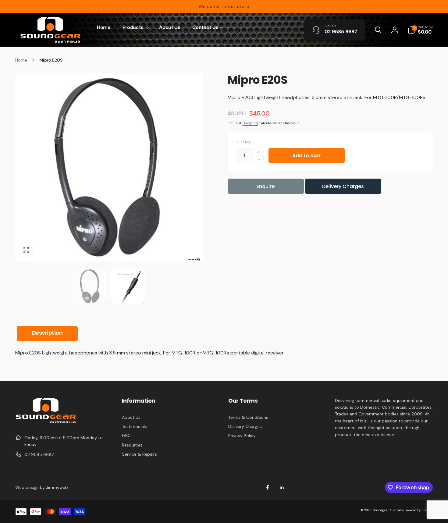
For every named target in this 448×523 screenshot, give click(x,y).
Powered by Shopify (418, 510)
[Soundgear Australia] (45, 422)
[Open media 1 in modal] (109, 167)
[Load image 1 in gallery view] (90, 286)
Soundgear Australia (388, 510)
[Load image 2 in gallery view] (128, 286)
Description (47, 332)
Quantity (243, 142)
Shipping (250, 123)
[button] (134, 27)
